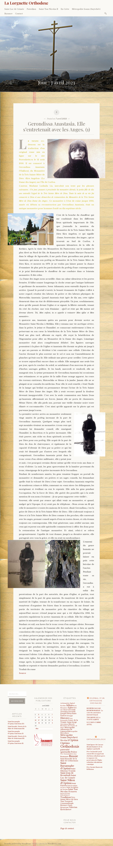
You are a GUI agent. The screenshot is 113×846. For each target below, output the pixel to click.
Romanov (64, 757)
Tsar (62, 801)
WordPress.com (54, 844)
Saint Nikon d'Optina (67, 782)
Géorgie (70, 716)
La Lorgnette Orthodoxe (26, 3)
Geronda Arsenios (67, 711)
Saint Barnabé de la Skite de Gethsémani (69, 760)
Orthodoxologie (96, 739)
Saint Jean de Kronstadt (66, 774)
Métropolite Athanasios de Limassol (67, 729)
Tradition (65, 797)
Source (22, 673)
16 (35, 720)
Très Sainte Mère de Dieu (69, 798)
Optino (65, 743)
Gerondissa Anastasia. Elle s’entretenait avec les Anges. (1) (56, 126)
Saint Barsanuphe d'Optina (67, 766)
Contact (19, 13)
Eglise (71, 708)
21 (52, 720)
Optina (73, 740)
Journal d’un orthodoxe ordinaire (97, 700)
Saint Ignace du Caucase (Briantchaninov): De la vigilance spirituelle (95, 747)
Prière (74, 752)
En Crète (65, 9)
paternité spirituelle (65, 750)
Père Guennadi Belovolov (68, 754)
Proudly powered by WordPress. (17, 844)
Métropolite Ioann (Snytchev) (69, 736)
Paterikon (31, 9)
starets (73, 791)
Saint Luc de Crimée (14, 9)
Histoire (64, 718)
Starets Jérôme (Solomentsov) (65, 794)
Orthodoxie (70, 746)
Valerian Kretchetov (68, 808)
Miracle (72, 724)
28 (52, 723)
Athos (69, 705)
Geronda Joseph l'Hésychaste (68, 712)
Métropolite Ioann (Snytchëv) (86, 9)
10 (39, 717)
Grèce (63, 715)
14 (52, 717)
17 (38, 720)
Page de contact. (67, 828)
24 (39, 723)
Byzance (8, 13)
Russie (73, 756)
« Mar (37, 728)
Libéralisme (64, 724)
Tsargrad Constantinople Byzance (67, 803)
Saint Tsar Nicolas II (48, 9)
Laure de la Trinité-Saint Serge (69, 721)
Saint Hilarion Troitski (67, 770)
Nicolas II (64, 740)
